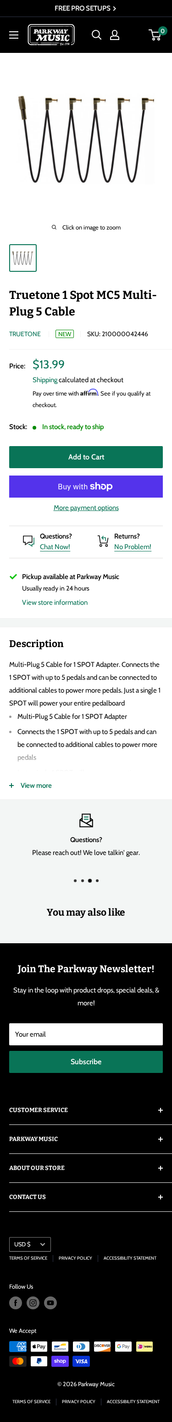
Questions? (56, 536)
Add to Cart (86, 457)
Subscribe (86, 1061)
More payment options (86, 508)
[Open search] (97, 35)
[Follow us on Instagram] (33, 1302)
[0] (155, 34)
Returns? (127, 536)
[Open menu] (13, 35)
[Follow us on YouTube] (50, 1302)
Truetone (25, 334)
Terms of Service (28, 1258)
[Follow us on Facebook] (15, 1302)
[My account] (114, 35)
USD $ (22, 1244)
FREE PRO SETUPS (83, 8)
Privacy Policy (75, 1258)
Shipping (45, 380)
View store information (55, 602)
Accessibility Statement (130, 1258)
